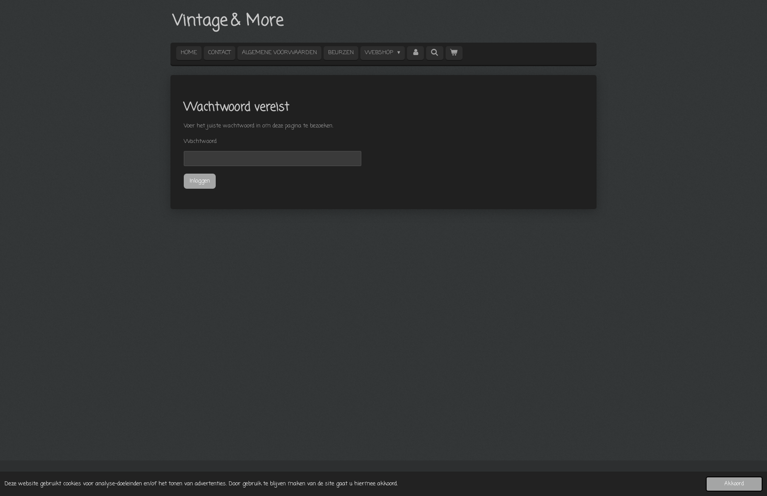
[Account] (415, 53)
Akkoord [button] (734, 484)
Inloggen (200, 181)
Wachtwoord (200, 141)
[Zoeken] (434, 53)
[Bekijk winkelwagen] (454, 53)
